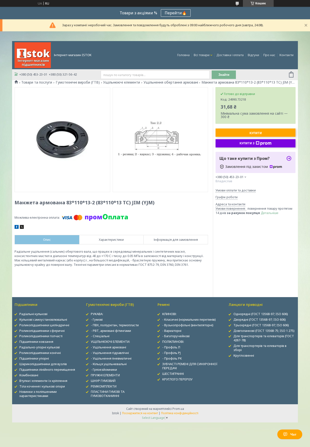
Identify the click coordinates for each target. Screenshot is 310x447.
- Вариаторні (171, 330)
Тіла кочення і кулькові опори (42, 386)
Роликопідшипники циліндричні (44, 325)
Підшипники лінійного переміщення (47, 369)
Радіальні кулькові (33, 314)
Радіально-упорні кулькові (39, 347)
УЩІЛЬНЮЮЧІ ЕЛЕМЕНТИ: (110, 341)
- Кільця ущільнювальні (109, 364)
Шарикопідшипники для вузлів (43, 364)
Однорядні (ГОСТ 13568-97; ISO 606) (260, 314)
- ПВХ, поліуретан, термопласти (115, 325)
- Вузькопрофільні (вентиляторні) (187, 325)
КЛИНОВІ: (169, 314)
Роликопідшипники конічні (40, 353)
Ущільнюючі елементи (121, 82)
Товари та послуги (36, 82)
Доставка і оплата (230, 55)
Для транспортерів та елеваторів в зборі (260, 348)
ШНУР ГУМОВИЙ (103, 380)
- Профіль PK (172, 358)
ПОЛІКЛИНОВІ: (173, 341)
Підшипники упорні (34, 358)
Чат (293, 434)
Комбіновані (28, 375)
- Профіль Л (171, 347)
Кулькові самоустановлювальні (43, 319)
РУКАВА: (97, 314)
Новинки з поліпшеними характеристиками (38, 393)
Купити (255, 133)
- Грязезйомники (104, 369)
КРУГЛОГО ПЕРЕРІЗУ (177, 379)
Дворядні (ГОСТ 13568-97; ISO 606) (259, 319)
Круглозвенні (243, 355)
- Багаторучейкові (176, 336)
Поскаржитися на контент (140, 413)
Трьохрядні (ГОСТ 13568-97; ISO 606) (261, 325)
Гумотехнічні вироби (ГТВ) (78, 82)
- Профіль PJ (171, 353)
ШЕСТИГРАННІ (173, 373)
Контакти (286, 55)
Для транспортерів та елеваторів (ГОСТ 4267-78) (263, 338)
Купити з (247, 143)
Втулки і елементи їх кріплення (43, 380)
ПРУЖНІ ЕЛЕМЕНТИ (105, 375)
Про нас (269, 55)
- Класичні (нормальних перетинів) (189, 319)
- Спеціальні (100, 336)
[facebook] (17, 227)
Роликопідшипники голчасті (40, 336)
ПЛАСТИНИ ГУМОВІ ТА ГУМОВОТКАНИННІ (107, 393)
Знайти (223, 75)
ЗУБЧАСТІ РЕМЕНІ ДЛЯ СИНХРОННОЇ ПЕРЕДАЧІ (189, 366)
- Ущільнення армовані (108, 347)
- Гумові (97, 319)
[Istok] (33, 54)
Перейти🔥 (176, 13)
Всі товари (201, 55)
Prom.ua (178, 409)
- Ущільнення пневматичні (111, 358)
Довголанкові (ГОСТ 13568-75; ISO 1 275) (263, 330)
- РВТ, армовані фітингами (111, 330)
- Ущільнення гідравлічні (110, 353)
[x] (22, 227)
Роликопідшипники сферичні (42, 330)
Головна (183, 55)
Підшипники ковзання (36, 341)
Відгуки (253, 55)
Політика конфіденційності (179, 413)
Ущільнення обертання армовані (171, 82)
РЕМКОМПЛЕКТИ (103, 386)
